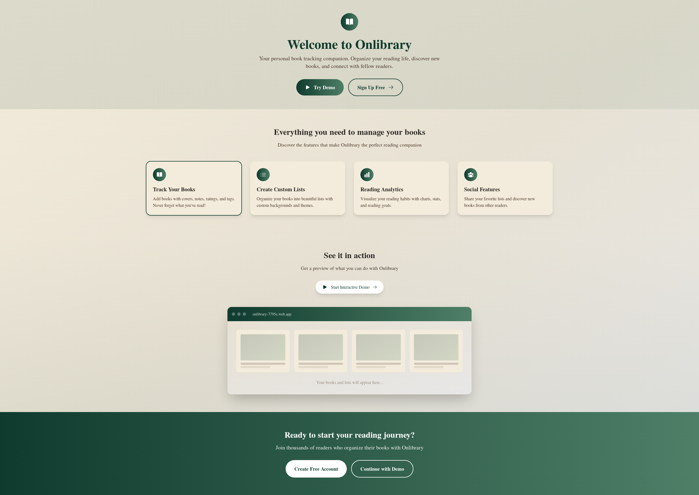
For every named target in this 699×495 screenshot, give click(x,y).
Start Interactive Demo (350, 287)
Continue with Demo (382, 468)
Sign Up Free (371, 87)
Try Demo (324, 87)
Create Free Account (316, 468)
